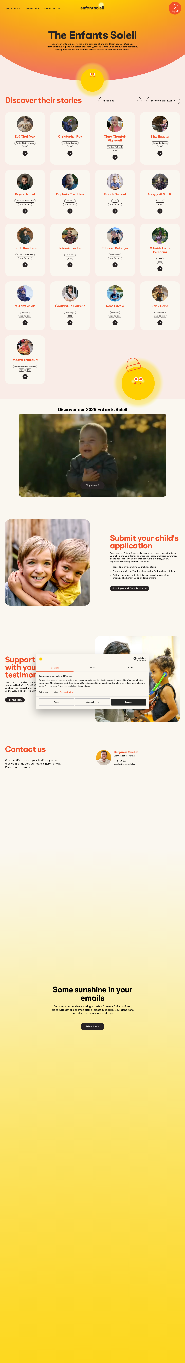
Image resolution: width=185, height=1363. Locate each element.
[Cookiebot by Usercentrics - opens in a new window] (135, 659)
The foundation (13, 8)
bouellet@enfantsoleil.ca (124, 764)
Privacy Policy (66, 692)
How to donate (52, 8)
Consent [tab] (55, 668)
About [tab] (130, 667)
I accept (128, 702)
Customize (91, 702)
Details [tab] (92, 667)
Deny (56, 702)
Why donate (32, 8)
